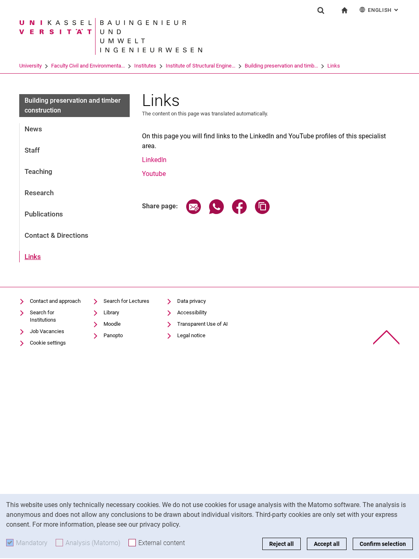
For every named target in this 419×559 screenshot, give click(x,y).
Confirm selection (383, 544)
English (384, 10)
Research (39, 193)
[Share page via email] (193, 212)
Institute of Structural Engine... (200, 66)
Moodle (112, 324)
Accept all (327, 544)
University (30, 66)
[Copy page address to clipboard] (262, 212)
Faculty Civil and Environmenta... (88, 66)
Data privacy (191, 301)
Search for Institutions (43, 316)
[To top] (386, 337)
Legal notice (191, 335)
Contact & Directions (56, 235)
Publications (44, 214)
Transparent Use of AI (202, 324)
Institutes (145, 66)
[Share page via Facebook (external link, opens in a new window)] (239, 212)
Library (111, 312)
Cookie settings (48, 343)
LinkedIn (154, 160)
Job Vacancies (47, 331)
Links (333, 66)
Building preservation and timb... (281, 66)
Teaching (38, 171)
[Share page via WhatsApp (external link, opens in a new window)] (216, 212)
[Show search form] (321, 10)
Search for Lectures (126, 301)
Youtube (154, 174)
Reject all (281, 544)
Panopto (113, 335)
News (33, 129)
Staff (32, 150)
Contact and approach (55, 301)
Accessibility (192, 312)
